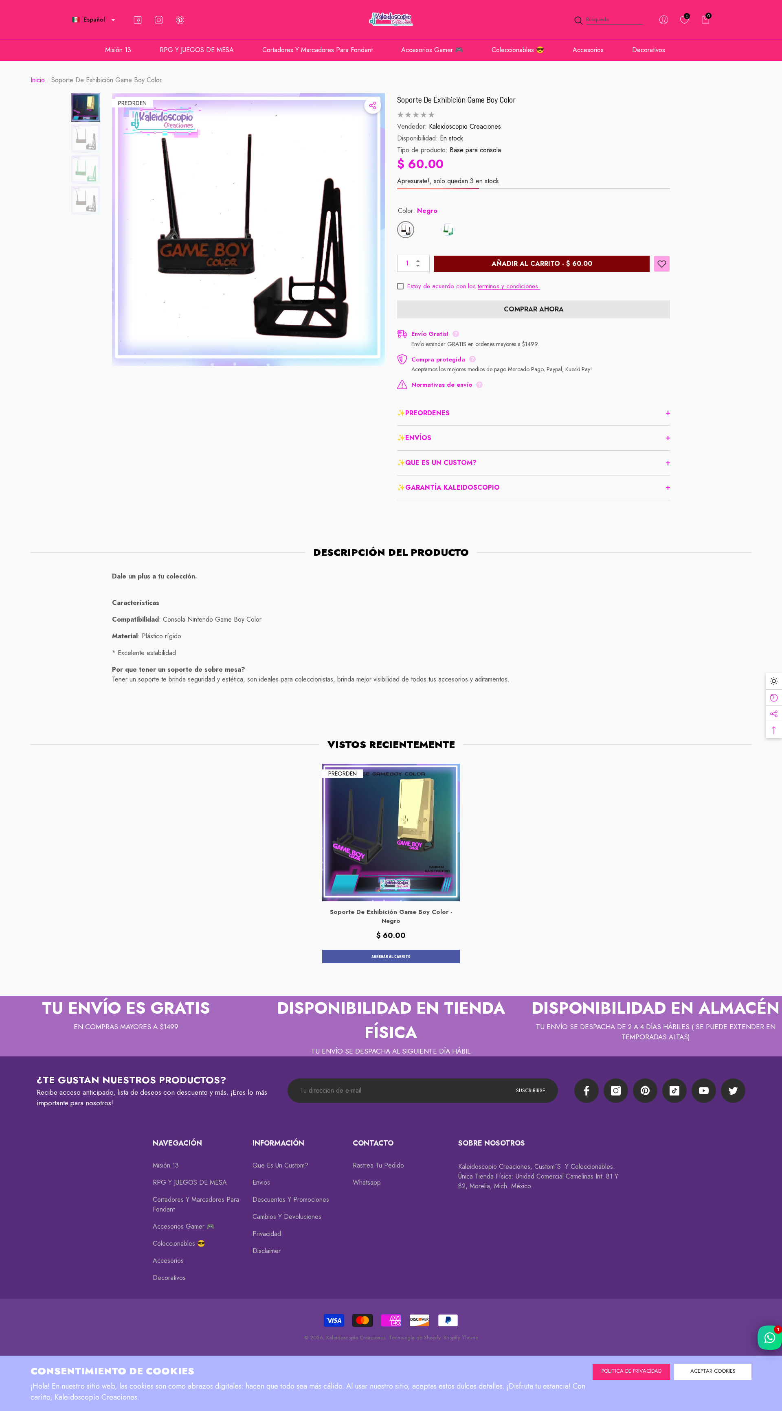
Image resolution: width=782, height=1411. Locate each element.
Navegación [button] (177, 1143)
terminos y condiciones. (509, 286)
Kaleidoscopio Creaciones (465, 126)
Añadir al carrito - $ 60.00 (542, 263)
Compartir (373, 105)
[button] (113, 20)
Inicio (38, 80)
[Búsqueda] (608, 20)
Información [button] (278, 1143)
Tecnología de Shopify (414, 1337)
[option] (248, 229)
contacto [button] (373, 1143)
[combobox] (614, 20)
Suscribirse (530, 1090)
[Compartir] (373, 105)
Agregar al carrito (391, 956)
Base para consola (475, 150)
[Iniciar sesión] (663, 19)
